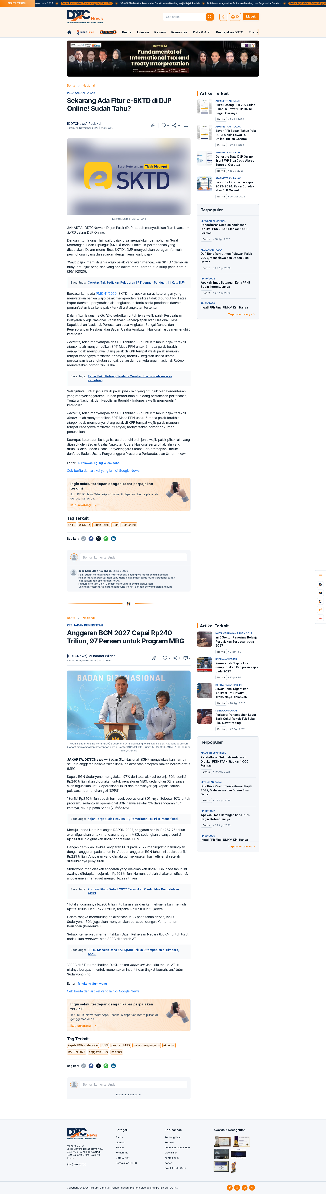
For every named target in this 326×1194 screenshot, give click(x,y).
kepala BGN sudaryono (83, 1045)
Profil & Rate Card (175, 1167)
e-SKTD (84, 525)
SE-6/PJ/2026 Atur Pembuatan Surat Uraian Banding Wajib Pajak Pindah (119, 3)
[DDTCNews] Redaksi (84, 124)
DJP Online (128, 525)
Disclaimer (171, 1152)
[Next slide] (254, 58)
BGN (105, 1045)
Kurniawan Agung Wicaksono (99, 463)
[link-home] (69, 32)
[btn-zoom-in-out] (152, 125)
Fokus (253, 32)
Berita (126, 32)
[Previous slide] (72, 58)
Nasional (89, 85)
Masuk (251, 16)
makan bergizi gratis (147, 1045)
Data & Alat (202, 32)
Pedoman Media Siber (178, 1147)
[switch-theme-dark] (223, 17)
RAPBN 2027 (76, 1052)
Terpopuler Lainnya (240, 314)
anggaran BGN (98, 1052)
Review (160, 32)
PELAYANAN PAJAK (81, 93)
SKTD (71, 525)
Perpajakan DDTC (229, 32)
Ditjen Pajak (101, 525)
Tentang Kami (173, 1137)
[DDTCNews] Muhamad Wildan (91, 656)
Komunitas (179, 32)
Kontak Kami (172, 1157)
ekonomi (169, 1045)
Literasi (143, 32)
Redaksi (169, 1142)
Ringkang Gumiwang (92, 983)
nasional (116, 1052)
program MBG (120, 1045)
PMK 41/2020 (106, 293)
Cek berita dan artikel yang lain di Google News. (103, 471)
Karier (168, 1162)
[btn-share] (174, 125)
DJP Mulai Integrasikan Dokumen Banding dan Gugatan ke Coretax (203, 3)
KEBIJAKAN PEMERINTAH (85, 625)
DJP (115, 525)
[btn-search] (210, 17)
